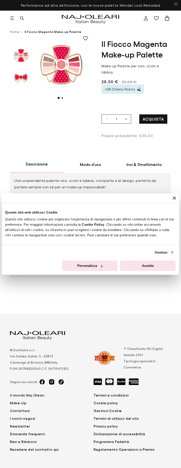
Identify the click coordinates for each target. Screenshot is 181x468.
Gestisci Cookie (108, 410)
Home (14, 32)
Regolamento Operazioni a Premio (124, 449)
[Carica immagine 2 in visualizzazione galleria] (21, 77)
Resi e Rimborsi (23, 441)
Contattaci (20, 410)
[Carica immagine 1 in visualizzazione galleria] (21, 55)
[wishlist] (157, 18)
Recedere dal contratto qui (34, 449)
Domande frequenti (27, 434)
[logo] (90, 18)
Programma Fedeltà (111, 441)
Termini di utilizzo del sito (116, 418)
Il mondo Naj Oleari (27, 395)
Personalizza (87, 266)
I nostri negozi (22, 418)
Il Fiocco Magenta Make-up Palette (53, 31)
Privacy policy (106, 426)
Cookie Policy (93, 224)
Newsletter (20, 426)
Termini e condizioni (111, 395)
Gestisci (161, 252)
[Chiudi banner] (174, 198)
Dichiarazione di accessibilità (119, 434)
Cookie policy (106, 403)
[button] (12, 18)
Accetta (148, 266)
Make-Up (18, 403)
